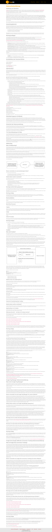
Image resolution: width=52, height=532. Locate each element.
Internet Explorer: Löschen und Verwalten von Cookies (13, 505)
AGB (32, 529)
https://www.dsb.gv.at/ (10, 105)
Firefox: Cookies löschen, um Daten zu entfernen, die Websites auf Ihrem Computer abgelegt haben (18, 321)
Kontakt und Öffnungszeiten (14, 529)
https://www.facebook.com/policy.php (12, 378)
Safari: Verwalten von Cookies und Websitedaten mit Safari (13, 320)
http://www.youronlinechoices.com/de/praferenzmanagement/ (15, 375)
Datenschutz (35, 529)
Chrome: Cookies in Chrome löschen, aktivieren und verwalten (13, 501)
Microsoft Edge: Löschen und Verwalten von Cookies (12, 324)
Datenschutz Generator (15, 526)
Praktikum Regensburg (22, 529)
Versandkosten (29, 529)
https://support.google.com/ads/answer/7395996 (14, 510)
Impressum (39, 529)
